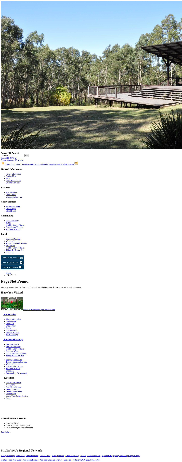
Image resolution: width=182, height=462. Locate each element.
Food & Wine (61, 164)
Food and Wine (12, 351)
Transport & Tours (13, 229)
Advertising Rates (13, 206)
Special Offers (11, 192)
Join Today (5, 432)
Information (9, 314)
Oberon (61, 456)
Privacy (59, 460)
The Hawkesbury (72, 456)
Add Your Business (13, 383)
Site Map (67, 460)
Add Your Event (15, 460)
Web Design (11, 209)
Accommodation (32, 164)
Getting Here (11, 176)
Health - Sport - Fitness (15, 225)
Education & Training (14, 227)
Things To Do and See (15, 250)
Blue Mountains (32, 456)
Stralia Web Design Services (17, 396)
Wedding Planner (12, 241)
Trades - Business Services (16, 243)
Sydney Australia (120, 456)
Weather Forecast (12, 183)
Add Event (10, 385)
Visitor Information (13, 174)
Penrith (83, 456)
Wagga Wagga (134, 456)
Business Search (12, 344)
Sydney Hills (107, 456)
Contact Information (14, 391)
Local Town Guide (13, 181)
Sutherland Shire (93, 456)
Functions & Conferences (16, 353)
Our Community (12, 220)
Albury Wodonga (8, 456)
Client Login (11, 211)
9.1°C (12, 159)
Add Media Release (13, 387)
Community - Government (16, 373)
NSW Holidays (12, 335)
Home (8, 273)
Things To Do (20, 164)
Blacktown (20, 456)
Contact (4, 460)
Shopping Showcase (14, 197)
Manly (54, 456)
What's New (11, 195)
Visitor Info (9, 164)
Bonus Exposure (12, 389)
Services (70, 164)
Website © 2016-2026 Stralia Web (86, 460)
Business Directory (13, 239)
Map (8, 178)
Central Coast (45, 456)
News (8, 223)
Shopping (52, 164)
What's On (43, 164)
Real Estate (10, 246)
